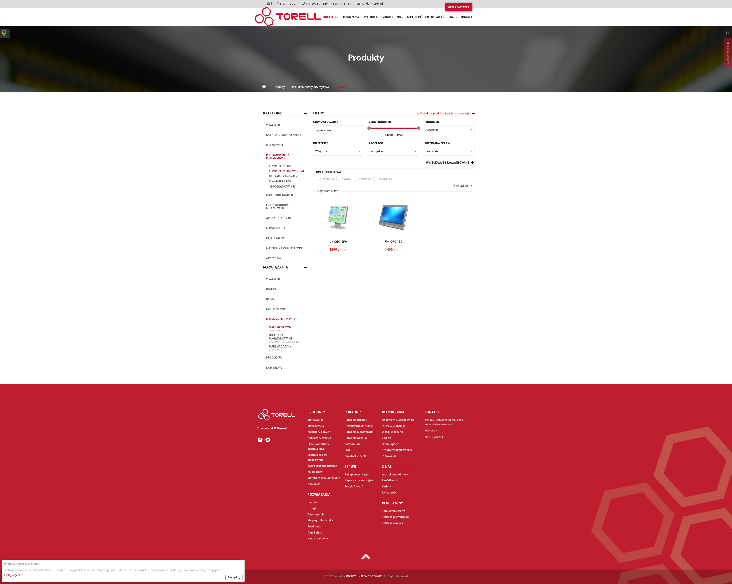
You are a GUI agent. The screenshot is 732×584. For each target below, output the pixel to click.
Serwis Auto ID (354, 486)
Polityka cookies (392, 523)
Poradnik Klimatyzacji (359, 432)
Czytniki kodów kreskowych (277, 207)
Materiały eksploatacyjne (284, 248)
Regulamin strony (393, 511)
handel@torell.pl (372, 3)
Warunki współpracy (395, 474)
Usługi (270, 299)
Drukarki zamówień (283, 176)
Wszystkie (273, 125)
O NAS (387, 467)
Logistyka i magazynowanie (284, 338)
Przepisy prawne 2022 (359, 426)
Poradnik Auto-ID (356, 438)
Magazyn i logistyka (280, 319)
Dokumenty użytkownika (398, 420)
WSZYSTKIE (273, 279)
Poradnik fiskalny (356, 420)
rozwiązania (350, 17)
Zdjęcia (386, 438)
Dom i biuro (274, 368)
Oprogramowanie (282, 186)
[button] (449, 129)
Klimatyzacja (275, 228)
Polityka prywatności (395, 517)
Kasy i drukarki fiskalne (283, 135)
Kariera (386, 486)
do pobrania (433, 17)
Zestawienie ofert (728, 52)
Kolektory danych (279, 195)
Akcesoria (273, 258)
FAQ (347, 450)
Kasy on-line (352, 444)
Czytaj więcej (12, 575)
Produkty (279, 87)
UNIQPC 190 (393, 241)
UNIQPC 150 (338, 241)
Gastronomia (276, 309)
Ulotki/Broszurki (392, 432)
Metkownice (275, 145)
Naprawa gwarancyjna (359, 480)
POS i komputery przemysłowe (311, 87)
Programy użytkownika (397, 450)
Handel (271, 289)
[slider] (369, 128)
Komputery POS (280, 166)
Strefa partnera (458, 7)
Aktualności (389, 492)
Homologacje (390, 444)
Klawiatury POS (280, 181)
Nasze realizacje (317, 538)
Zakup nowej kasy (356, 474)
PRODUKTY (316, 412)
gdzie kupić (414, 17)
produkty (329, 17)
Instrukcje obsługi (393, 426)
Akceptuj (233, 577)
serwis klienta (392, 17)
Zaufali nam (389, 480)
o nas (451, 17)
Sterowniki (389, 456)
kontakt (466, 17)
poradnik (370, 17)
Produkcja (274, 357)
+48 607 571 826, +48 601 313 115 (328, 3)
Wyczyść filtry (463, 186)
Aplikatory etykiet (279, 218)
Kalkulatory (275, 238)
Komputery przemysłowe (287, 171)
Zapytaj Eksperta (356, 456)
